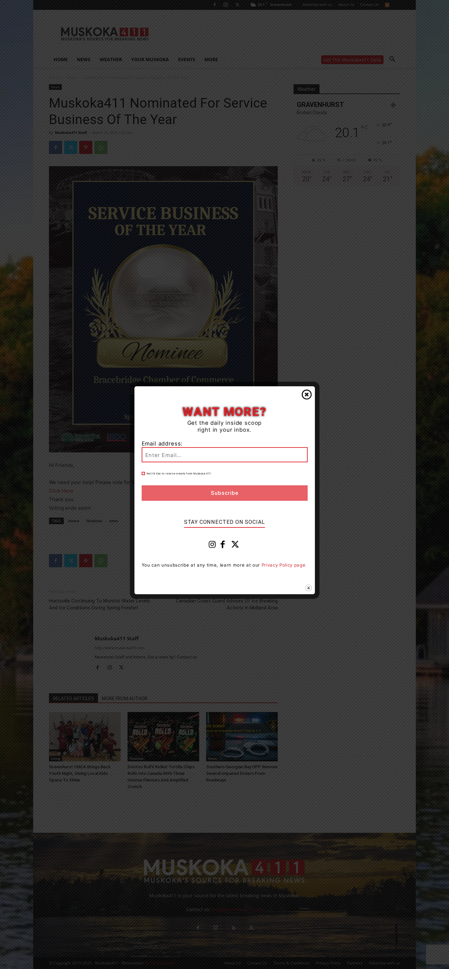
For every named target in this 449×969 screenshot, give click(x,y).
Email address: (162, 443)
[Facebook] (223, 546)
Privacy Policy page (284, 565)
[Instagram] (212, 546)
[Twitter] (235, 546)
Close (307, 394)
